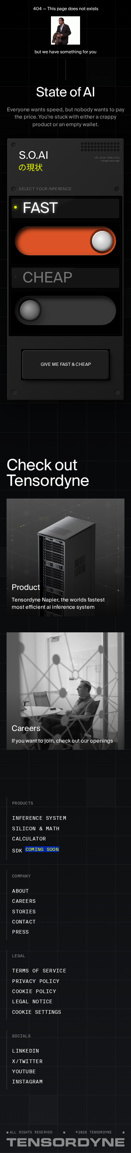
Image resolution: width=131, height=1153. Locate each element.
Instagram (27, 1081)
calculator (29, 838)
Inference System (39, 818)
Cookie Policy (34, 991)
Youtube (24, 1071)
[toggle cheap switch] (65, 310)
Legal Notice (32, 1001)
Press (20, 931)
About (20, 890)
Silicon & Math (35, 828)
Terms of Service (39, 970)
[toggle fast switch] (65, 240)
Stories (24, 911)
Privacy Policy (35, 981)
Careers (24, 901)
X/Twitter (27, 1061)
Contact (24, 921)
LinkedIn (25, 1050)
